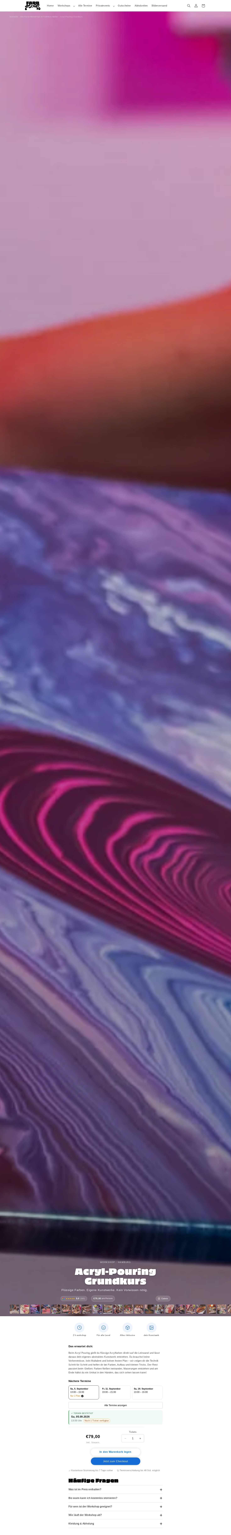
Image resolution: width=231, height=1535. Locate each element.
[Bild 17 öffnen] (180, 1309)
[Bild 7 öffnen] (76, 1309)
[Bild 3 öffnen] (35, 1309)
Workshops (64, 5)
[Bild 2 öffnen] (25, 1309)
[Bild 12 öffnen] (128, 1309)
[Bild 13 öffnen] (139, 1309)
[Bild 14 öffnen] (149, 1309)
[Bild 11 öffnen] (118, 1309)
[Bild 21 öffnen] (222, 1309)
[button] (66, 5)
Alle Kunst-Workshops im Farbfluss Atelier (39, 17)
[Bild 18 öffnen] (190, 1309)
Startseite (13, 17)
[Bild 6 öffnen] (66, 1309)
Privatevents (103, 5)
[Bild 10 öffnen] (108, 1309)
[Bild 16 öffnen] (170, 1309)
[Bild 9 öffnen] (97, 1309)
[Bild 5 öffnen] (56, 1309)
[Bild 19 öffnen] (201, 1309)
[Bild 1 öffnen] (14, 1309)
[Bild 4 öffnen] (45, 1309)
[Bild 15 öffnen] (159, 1309)
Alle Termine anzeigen (115, 1405)
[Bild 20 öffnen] (211, 1309)
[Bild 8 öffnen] (87, 1309)
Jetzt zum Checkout (115, 1461)
